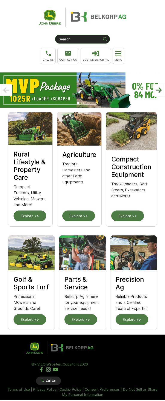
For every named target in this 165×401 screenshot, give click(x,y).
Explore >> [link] (30, 216)
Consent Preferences (102, 389)
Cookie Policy (71, 389)
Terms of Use (19, 389)
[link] (96, 56)
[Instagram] (48, 369)
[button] (48, 56)
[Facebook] (41, 369)
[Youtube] (55, 369)
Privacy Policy (44, 389)
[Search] (105, 39)
